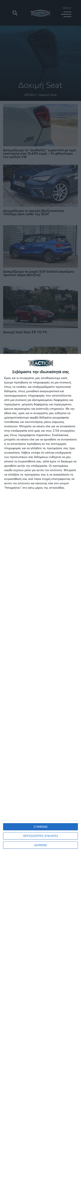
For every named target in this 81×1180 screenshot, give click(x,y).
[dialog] (40, 767)
